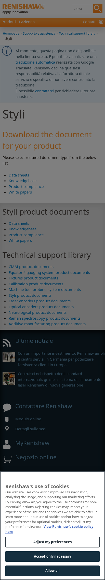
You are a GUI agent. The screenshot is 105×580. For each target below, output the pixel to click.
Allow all (52, 570)
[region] (52, 525)
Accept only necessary (52, 556)
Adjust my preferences (52, 542)
